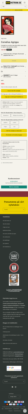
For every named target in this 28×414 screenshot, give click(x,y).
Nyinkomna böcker (7, 230)
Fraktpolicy (11, 410)
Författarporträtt (6, 331)
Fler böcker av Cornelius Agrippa (14, 135)
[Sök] (25, 6)
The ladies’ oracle (8, 147)
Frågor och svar (6, 227)
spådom (5, 122)
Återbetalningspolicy (8, 408)
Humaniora (5, 115)
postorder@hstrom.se (18, 352)
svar (14, 126)
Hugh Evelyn (8, 154)
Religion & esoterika (18, 115)
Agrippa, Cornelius (11, 146)
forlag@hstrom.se (19, 356)
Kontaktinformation (17, 410)
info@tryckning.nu (19, 354)
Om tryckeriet (6, 243)
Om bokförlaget (6, 240)
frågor (5, 126)
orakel (14, 122)
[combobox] (14, 6)
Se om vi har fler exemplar (14, 90)
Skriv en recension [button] (14, 187)
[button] (2, 2)
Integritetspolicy (16, 408)
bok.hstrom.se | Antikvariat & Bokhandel (13, 406)
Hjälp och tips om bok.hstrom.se (10, 343)
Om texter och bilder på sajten (9, 233)
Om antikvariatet (6, 236)
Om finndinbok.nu (7, 246)
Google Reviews (18, 10)
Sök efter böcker (6, 224)
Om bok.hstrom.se (7, 220)
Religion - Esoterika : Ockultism (12, 155)
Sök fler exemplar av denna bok (14, 130)
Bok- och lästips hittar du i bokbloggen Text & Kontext (13, 327)
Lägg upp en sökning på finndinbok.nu (14, 96)
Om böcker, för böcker (7, 340)
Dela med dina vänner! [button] (8, 162)
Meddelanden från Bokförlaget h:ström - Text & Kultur (13, 336)
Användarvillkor (23, 408)
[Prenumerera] (23, 209)
